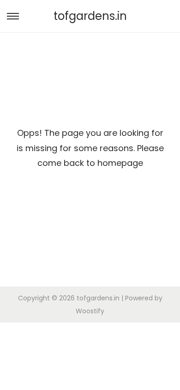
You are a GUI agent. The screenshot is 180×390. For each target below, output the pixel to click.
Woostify (90, 311)
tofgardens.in (90, 16)
